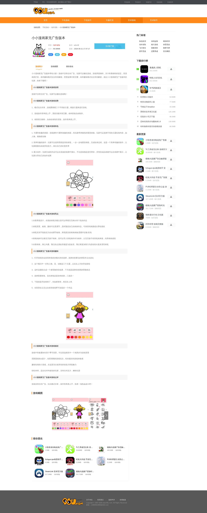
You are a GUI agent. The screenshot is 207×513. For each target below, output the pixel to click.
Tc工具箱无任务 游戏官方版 (85, 447)
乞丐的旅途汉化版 (155, 88)
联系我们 (100, 500)
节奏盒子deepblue (147, 107)
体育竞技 (166, 44)
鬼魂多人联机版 (155, 68)
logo (55, 10)
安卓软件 (170, 2)
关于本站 (89, 500)
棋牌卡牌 (166, 48)
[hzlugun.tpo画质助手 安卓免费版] (39, 460)
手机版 (36, 2)
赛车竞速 (142, 51)
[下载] (171, 141)
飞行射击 (142, 48)
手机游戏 (127, 2)
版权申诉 (112, 500)
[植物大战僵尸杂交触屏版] (101, 448)
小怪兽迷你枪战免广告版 (54, 447)
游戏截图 (54, 66)
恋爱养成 (154, 51)
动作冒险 (54, 27)
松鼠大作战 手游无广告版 (85, 459)
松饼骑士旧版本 (146, 97)
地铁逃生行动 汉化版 (154, 215)
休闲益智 (154, 41)
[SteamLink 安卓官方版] (39, 473)
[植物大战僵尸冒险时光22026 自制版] (70, 473)
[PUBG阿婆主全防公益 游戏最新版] (101, 460)
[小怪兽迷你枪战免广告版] (39, 448)
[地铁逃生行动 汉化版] (140, 216)
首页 (45, 20)
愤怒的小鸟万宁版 (147, 117)
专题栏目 (149, 2)
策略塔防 (154, 48)
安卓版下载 (110, 46)
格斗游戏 (154, 44)
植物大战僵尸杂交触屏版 (116, 447)
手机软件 (138, 2)
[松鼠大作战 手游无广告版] (70, 460)
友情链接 (123, 500)
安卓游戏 (159, 2)
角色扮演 (142, 41)
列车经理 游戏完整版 (154, 224)
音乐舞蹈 (166, 51)
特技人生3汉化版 (156, 78)
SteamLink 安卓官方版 (54, 471)
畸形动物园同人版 (147, 102)
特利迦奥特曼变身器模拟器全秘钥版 (151, 126)
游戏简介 (39, 66)
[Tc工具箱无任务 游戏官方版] (70, 448)
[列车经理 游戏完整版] (140, 225)
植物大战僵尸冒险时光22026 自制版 (85, 471)
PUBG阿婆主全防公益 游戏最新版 (116, 459)
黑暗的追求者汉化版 (148, 112)
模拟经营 (166, 41)
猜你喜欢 (69, 66)
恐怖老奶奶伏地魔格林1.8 (150, 121)
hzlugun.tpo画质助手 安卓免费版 (54, 459)
